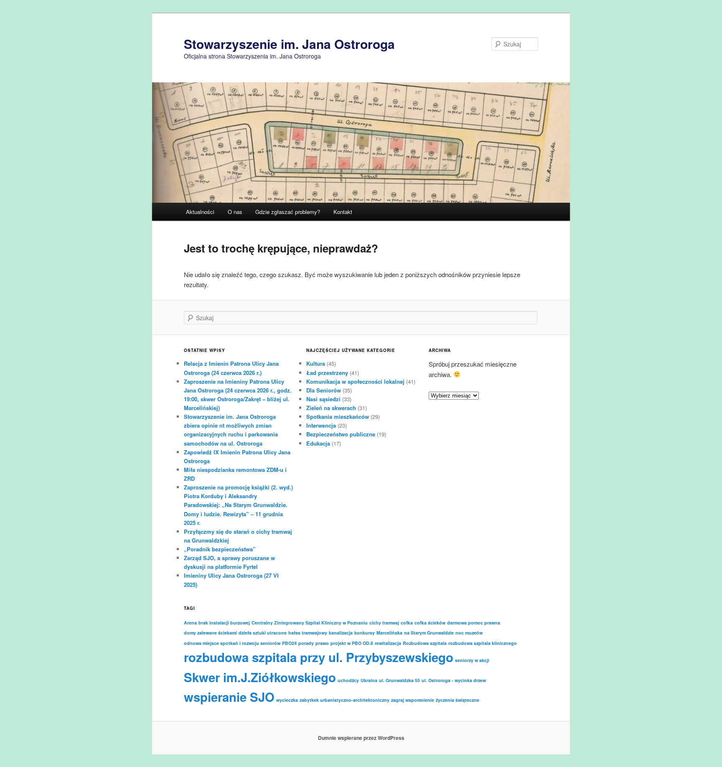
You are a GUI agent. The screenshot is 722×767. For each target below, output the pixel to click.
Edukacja (318, 443)
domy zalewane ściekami (210, 632)
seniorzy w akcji (472, 660)
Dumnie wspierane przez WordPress (361, 738)
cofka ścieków (429, 622)
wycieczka (287, 700)
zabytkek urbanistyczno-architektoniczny (344, 700)
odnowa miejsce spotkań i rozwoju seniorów (232, 643)
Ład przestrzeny (327, 373)
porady (306, 643)
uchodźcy (348, 680)
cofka (407, 622)
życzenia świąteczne (457, 700)
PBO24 (289, 643)
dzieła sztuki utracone (263, 632)
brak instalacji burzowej (224, 622)
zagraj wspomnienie (412, 700)
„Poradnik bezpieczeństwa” (220, 549)
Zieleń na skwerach (331, 408)
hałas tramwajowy (307, 632)
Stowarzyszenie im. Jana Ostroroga (289, 44)
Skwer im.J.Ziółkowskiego (260, 677)
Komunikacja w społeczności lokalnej (355, 381)
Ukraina (369, 680)
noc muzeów (469, 632)
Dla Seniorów (323, 390)
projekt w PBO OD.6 (351, 643)
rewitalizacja (388, 643)
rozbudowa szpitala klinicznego (482, 643)
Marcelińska (389, 632)
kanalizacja (341, 632)
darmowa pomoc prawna (473, 622)
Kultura (315, 363)
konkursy (364, 632)
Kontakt (342, 212)
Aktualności (200, 212)
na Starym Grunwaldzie (429, 632)
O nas (235, 212)
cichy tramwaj (384, 622)
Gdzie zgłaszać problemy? (287, 212)
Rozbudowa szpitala (425, 643)
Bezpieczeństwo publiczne (340, 434)
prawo (322, 643)
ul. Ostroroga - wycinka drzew (454, 680)
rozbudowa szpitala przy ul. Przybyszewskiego (318, 657)
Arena (190, 622)
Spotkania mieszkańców (337, 416)
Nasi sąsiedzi (323, 399)
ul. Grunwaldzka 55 (399, 680)
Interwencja (321, 425)
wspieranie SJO (229, 697)
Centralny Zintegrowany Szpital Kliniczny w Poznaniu (310, 622)
